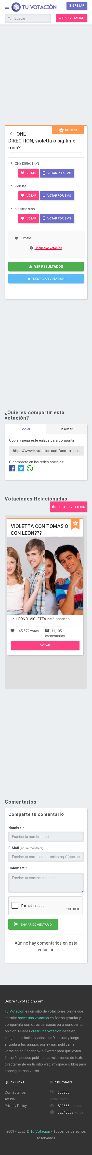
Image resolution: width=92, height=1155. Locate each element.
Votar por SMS (59, 173)
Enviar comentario (36, 924)
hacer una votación (33, 1018)
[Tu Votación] (31, 8)
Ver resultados (48, 267)
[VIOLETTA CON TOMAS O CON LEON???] (45, 649)
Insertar (67, 429)
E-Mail (25, 848)
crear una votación (46, 1031)
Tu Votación (14, 1011)
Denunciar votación (48, 248)
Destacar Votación (48, 279)
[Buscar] (9, 19)
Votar (31, 173)
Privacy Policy (16, 1106)
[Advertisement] (46, 74)
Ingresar (76, 5)
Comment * (17, 868)
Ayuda (10, 1099)
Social (25, 429)
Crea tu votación (71, 507)
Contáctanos (15, 1092)
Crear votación (71, 18)
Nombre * (16, 828)
